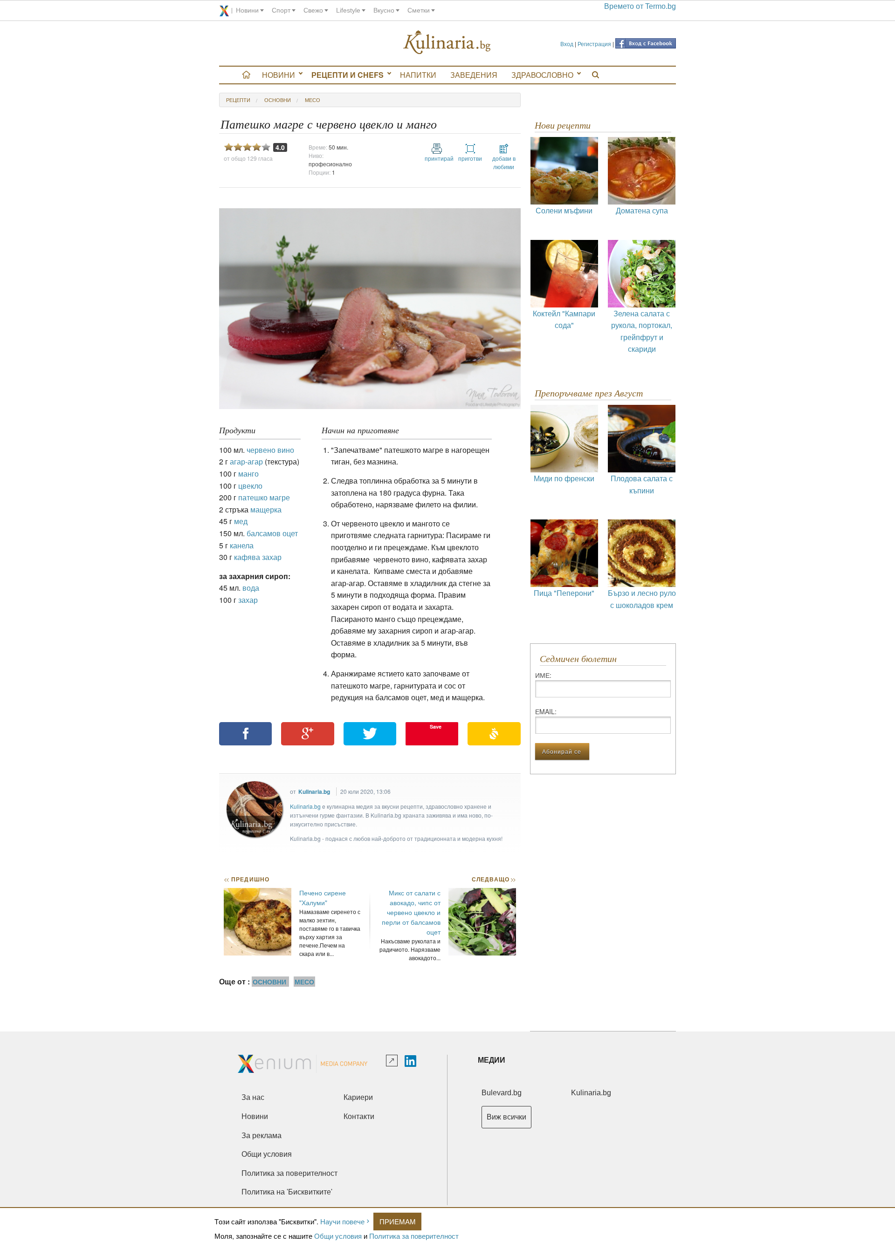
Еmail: (546, 711)
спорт (281, 10)
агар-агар (246, 461)
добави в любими (504, 162)
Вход (566, 44)
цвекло (250, 485)
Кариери (358, 1097)
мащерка (266, 509)
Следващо (493, 879)
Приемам (397, 1221)
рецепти (238, 99)
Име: (543, 675)
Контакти (359, 1116)
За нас (252, 1097)
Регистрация (594, 44)
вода (250, 587)
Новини (278, 74)
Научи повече (342, 1221)
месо (312, 99)
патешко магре (264, 497)
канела (242, 545)
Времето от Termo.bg (640, 6)
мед (241, 521)
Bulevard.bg (502, 1093)
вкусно (383, 10)
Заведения (473, 74)
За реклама (261, 1136)
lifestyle (348, 10)
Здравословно (542, 74)
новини (247, 10)
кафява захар (258, 557)
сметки (418, 10)
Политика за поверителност (414, 1236)
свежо (313, 10)
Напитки (418, 74)
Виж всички (506, 1117)
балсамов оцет (272, 533)
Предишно (246, 879)
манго (248, 473)
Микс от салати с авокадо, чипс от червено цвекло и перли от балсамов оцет (411, 912)
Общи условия (338, 1236)
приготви (470, 158)
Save (435, 726)
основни (277, 99)
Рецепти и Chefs (347, 74)
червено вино (270, 449)
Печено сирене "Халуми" (322, 897)
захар (248, 599)
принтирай (437, 158)
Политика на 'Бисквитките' (286, 1192)
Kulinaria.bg (314, 791)
